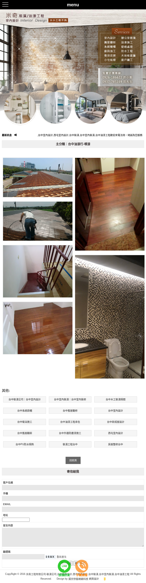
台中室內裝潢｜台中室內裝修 (70, 399)
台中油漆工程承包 (70, 421)
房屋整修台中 (115, 444)
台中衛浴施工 (24, 421)
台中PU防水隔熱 (25, 444)
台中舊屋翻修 (70, 410)
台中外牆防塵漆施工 (70, 433)
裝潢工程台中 (70, 444)
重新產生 (62, 556)
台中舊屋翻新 (24, 433)
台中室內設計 (115, 410)
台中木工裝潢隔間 (115, 399)
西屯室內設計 (115, 433)
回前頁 (73, 460)
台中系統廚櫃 (24, 410)
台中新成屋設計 (115, 421)
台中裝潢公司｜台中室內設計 (25, 399)
